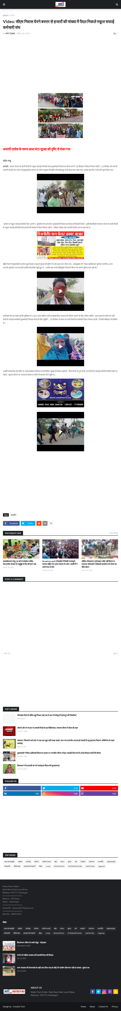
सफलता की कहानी (29, 866)
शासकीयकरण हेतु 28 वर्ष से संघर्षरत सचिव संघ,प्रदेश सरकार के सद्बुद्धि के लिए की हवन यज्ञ (19, 562)
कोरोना (36, 862)
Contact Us (103, 1006)
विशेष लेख (17, 866)
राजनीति (100, 862)
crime (48, 866)
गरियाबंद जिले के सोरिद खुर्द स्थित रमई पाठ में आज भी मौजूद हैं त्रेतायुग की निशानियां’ (47, 715)
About (92, 1006)
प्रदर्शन (12, 15)
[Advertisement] (60, 59)
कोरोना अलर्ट (46, 862)
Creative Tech (19, 1006)
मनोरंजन (91, 862)
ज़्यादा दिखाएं (113, 533)
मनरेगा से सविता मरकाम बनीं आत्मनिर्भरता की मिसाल (35, 955)
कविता (20, 862)
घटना (62, 862)
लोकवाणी (7, 866)
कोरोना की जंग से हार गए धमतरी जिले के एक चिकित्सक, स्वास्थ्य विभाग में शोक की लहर (47, 727)
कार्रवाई (28, 862)
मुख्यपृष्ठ (5, 15)
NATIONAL (90, 866)
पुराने (115, 653)
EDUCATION (59, 866)
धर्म (76, 862)
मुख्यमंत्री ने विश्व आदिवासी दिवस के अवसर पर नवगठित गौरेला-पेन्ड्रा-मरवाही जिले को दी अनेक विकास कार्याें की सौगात (59, 753)
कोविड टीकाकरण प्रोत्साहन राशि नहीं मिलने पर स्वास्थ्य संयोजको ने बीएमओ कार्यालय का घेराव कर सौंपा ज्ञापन (99, 564)
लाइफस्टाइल (111, 862)
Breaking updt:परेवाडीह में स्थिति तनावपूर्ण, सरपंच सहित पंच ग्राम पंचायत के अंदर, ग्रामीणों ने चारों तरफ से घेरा (59, 564)
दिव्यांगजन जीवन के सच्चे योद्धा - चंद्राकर (31, 942)
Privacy (115, 1006)
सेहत (40, 866)
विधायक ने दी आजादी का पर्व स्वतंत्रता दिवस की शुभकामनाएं (38, 765)
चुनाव (69, 862)
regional (101, 866)
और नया (7, 653)
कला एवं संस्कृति (9, 862)
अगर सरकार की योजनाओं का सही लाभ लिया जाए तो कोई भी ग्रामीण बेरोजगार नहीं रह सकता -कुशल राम (53, 967)
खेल (55, 862)
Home (83, 1006)
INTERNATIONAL (75, 866)
